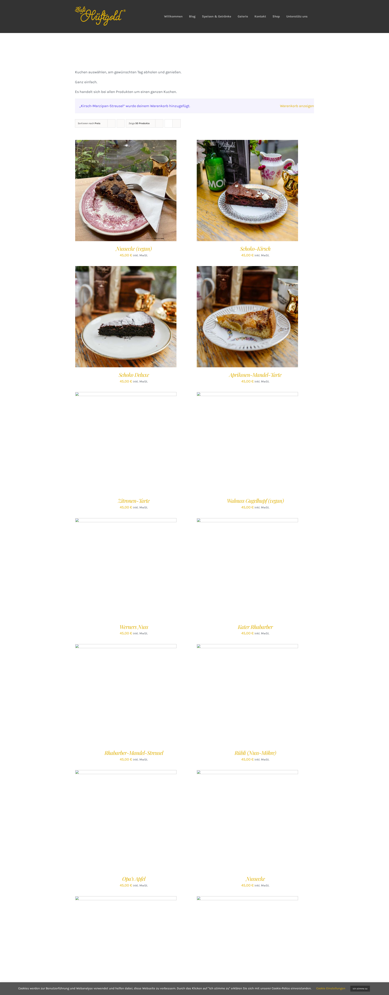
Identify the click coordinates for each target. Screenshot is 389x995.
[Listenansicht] (177, 123)
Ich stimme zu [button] (360, 988)
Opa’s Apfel (133, 878)
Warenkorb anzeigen (297, 106)
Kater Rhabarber (255, 626)
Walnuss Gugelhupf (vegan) (255, 500)
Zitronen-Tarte (134, 500)
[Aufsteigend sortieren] (121, 123)
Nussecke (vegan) (134, 248)
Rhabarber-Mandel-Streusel (134, 752)
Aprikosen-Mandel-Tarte (255, 374)
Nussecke (255, 878)
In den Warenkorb (117, 191)
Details (142, 191)
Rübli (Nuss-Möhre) (255, 752)
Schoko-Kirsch (255, 248)
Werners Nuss (134, 626)
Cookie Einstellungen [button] (330, 988)
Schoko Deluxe (134, 374)
